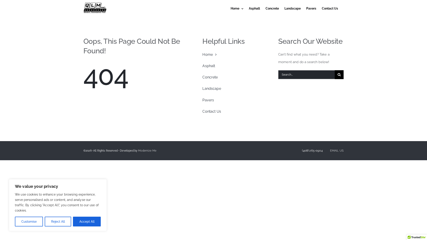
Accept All (87, 221)
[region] (58, 205)
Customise (29, 221)
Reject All (58, 221)
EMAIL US (337, 150)
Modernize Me (147, 150)
